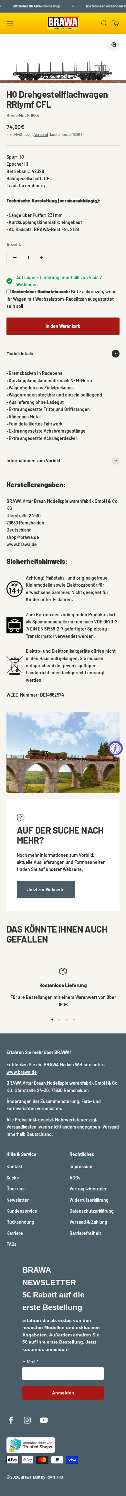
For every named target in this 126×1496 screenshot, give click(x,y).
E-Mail (28, 1361)
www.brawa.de (21, 544)
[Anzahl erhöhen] (42, 257)
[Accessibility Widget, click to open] (115, 748)
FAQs (11, 1244)
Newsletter (17, 1200)
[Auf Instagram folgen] (27, 1420)
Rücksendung (20, 1222)
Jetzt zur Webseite (46, 889)
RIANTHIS (55, 1477)
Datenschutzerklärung (91, 1211)
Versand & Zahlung (88, 1222)
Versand (41, 134)
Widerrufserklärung (89, 1200)
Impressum (80, 1166)
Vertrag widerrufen (88, 1188)
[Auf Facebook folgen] (10, 1420)
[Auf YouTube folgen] (43, 1420)
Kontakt (14, 1166)
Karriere (14, 1233)
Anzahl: (13, 244)
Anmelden (63, 1392)
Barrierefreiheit (85, 1233)
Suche (12, 1177)
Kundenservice (21, 1211)
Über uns (15, 1188)
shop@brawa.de (22, 537)
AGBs (74, 1177)
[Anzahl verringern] (15, 257)
